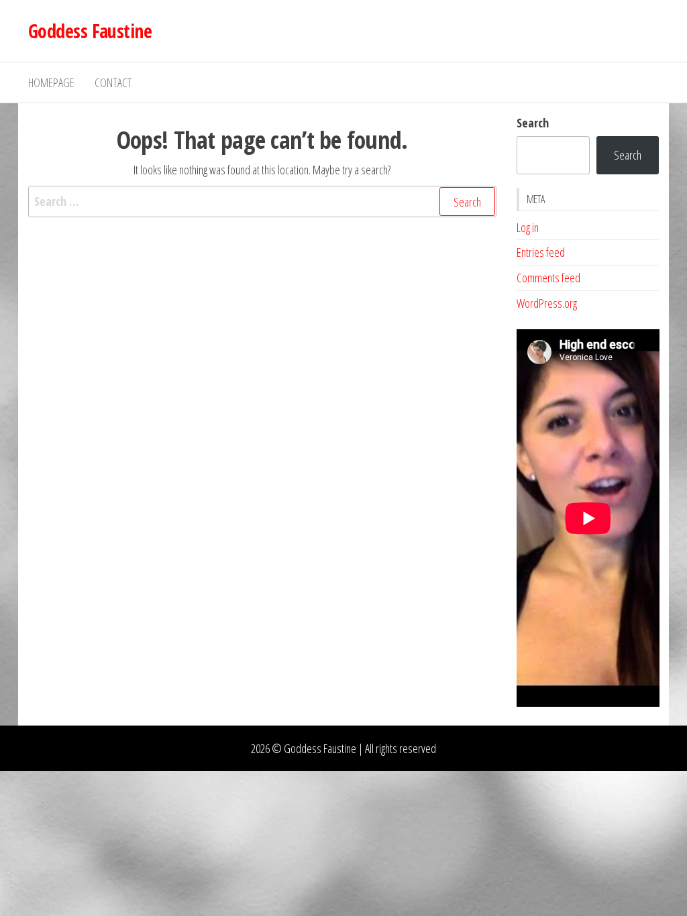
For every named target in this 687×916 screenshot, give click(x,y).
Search (533, 123)
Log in (528, 227)
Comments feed (548, 278)
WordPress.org (547, 303)
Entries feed (541, 252)
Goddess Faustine (90, 31)
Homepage (51, 82)
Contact (113, 82)
